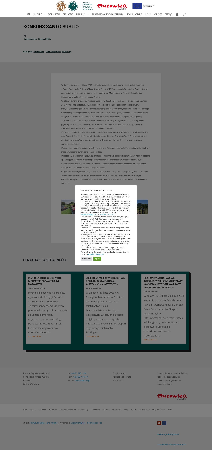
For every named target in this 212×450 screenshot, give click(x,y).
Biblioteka (68, 14)
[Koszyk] (177, 14)
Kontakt (158, 14)
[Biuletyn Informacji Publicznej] (168, 15)
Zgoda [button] (97, 259)
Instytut (38, 14)
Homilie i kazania (134, 14)
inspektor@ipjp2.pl (88, 214)
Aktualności (54, 14)
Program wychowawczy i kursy (107, 14)
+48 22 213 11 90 (107, 214)
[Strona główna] (28, 15)
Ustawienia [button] (86, 259)
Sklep (148, 14)
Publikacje (81, 14)
